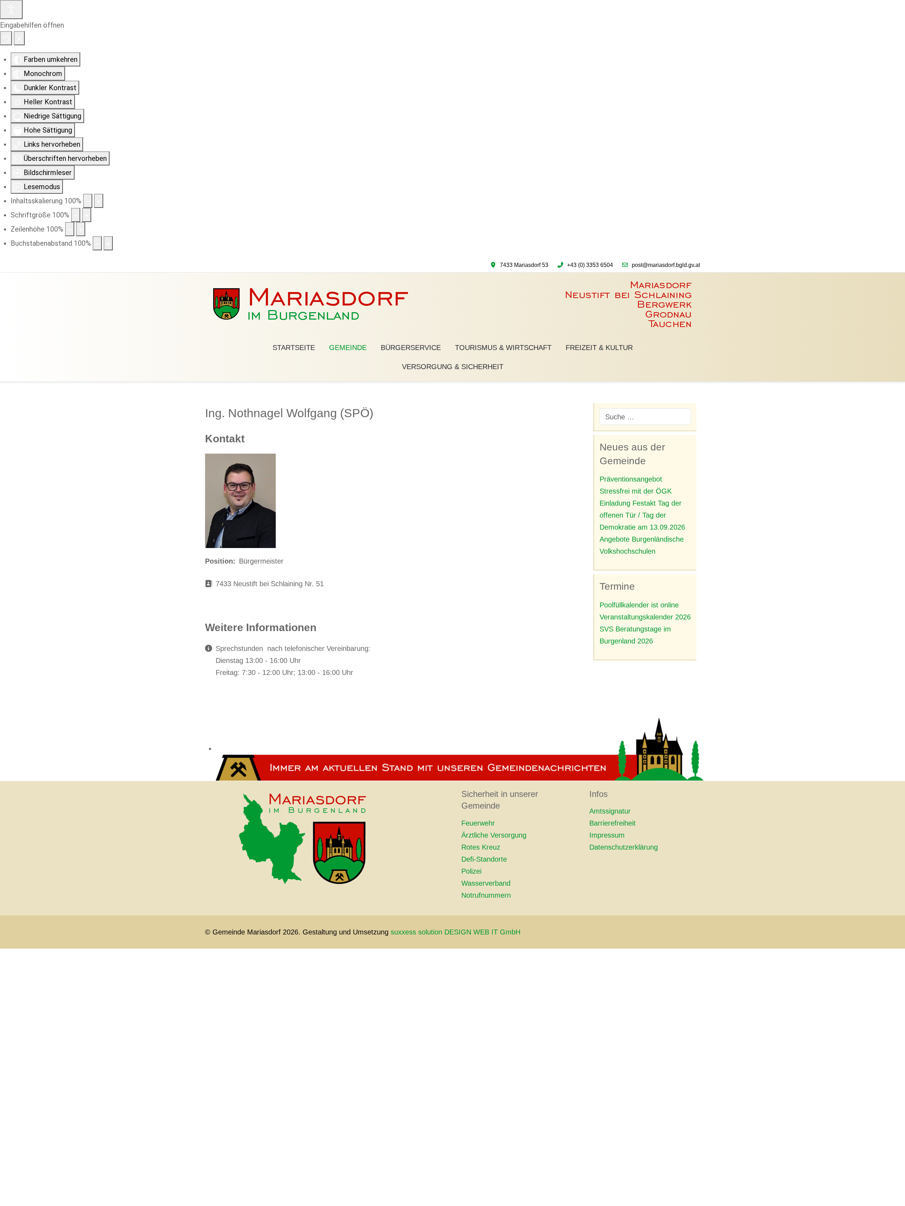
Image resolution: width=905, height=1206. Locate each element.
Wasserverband (485, 883)
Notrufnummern (486, 895)
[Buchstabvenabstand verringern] (97, 243)
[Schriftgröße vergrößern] (86, 215)
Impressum (607, 835)
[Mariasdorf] (452, 304)
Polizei (471, 871)
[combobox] (645, 416)
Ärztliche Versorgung (493, 835)
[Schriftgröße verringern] (75, 215)
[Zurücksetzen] (6, 38)
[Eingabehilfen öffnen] (11, 9)
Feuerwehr (478, 823)
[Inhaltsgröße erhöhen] (98, 201)
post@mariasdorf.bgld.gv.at (666, 265)
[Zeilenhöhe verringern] (69, 229)
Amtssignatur (610, 811)
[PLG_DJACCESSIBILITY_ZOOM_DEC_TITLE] (87, 201)
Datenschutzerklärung (623, 847)
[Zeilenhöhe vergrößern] (80, 229)
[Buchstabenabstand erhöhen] (108, 243)
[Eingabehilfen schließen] (19, 38)
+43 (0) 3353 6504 (590, 265)
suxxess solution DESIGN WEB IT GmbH (455, 932)
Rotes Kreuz (480, 847)
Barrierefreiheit (612, 823)
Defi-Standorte (484, 859)
